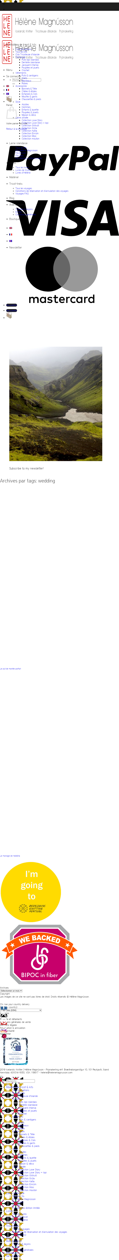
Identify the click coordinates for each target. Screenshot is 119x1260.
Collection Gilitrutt (30, 125)
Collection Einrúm (30, 133)
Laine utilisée (21, 117)
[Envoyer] (13, 83)
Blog (11, 198)
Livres (12, 162)
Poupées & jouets (30, 112)
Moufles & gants (29, 96)
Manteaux (26, 80)
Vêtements (20, 73)
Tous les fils (20, 147)
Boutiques (15, 219)
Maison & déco (29, 115)
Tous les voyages (23, 188)
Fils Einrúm (20, 153)
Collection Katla (29, 130)
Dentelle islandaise (31, 62)
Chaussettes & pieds (31, 99)
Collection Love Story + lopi (35, 122)
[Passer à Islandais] (7, 93)
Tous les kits (21, 51)
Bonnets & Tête (29, 88)
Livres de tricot (22, 170)
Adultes (25, 104)
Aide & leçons (17, 204)
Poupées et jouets (30, 67)
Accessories (21, 86)
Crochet (25, 70)
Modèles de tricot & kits (22, 44)
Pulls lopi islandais (30, 59)
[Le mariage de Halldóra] (74, 801)
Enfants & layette (30, 109)
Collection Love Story (32, 120)
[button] (9, 70)
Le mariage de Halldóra (10, 856)
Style (17, 101)
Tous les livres (22, 167)
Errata (18, 211)
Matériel (13, 177)
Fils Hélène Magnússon (26, 150)
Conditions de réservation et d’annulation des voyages (41, 191)
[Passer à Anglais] (7, 86)
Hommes (26, 107)
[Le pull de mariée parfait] (82, 614)
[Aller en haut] (1, 1076)
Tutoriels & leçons (24, 209)
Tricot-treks (15, 183)
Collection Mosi (29, 136)
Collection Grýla (29, 128)
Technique (20, 57)
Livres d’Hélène (23, 172)
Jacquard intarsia (30, 65)
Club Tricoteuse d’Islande (27, 54)
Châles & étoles (29, 91)
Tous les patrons (23, 49)
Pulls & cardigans (30, 75)
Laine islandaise (18, 143)
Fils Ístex (19, 155)
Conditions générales (25, 214)
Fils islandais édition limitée (28, 158)
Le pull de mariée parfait (10, 669)
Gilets (24, 78)
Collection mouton (30, 138)
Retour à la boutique (16, 128)
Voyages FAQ (22, 193)
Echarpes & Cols (29, 94)
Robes (25, 83)
